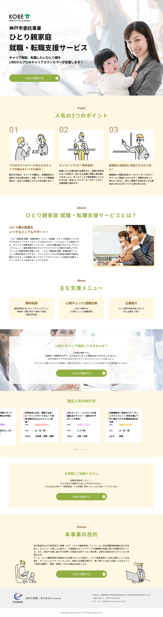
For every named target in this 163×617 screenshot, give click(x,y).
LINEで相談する (34, 78)
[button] (75, 448)
